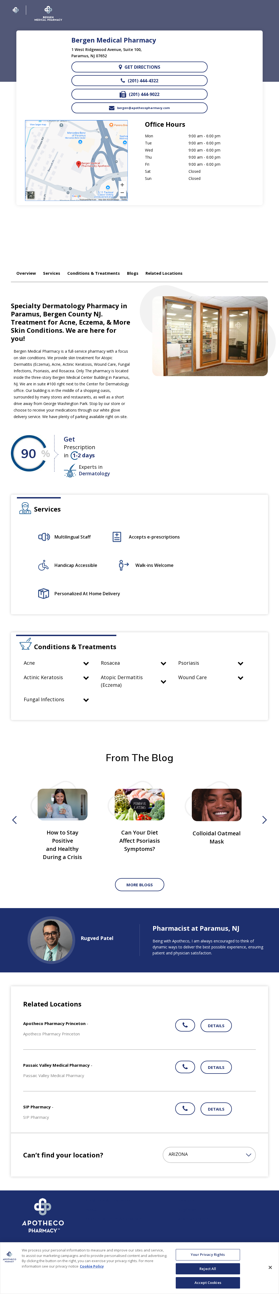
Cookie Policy (92, 1266)
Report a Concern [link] (192, 1218)
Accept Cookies (208, 1282)
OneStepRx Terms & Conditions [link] (114, 1218)
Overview (26, 273)
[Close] (270, 1268)
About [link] (91, 1209)
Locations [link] (186, 1200)
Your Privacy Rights (208, 1254)
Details (216, 1025)
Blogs (132, 273)
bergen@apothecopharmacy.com (143, 108)
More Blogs (139, 884)
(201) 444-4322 (143, 81)
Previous (14, 820)
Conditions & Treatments (93, 273)
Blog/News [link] (187, 1209)
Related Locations (164, 273)
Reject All (207, 1268)
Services (51, 273)
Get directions (142, 67)
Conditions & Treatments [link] (108, 1200)
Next (264, 820)
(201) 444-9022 (144, 94)
